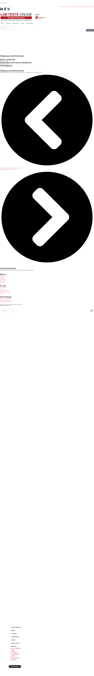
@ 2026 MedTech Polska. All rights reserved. (11, 304)
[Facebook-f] (5, 9)
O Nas (13, 640)
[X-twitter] (8, 9)
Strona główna (16, 627)
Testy (13, 630)
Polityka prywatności (5, 305)
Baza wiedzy (15, 643)
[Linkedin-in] (1, 9)
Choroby (14, 633)
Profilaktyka (15, 637)
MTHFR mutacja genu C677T (15, 3)
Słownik (13, 646)
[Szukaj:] (8, 27)
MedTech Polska (4, 61)
